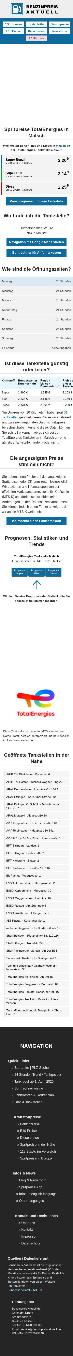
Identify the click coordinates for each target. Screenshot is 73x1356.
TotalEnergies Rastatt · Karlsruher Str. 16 (32, 991)
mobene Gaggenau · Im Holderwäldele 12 (33, 928)
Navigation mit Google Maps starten (36, 242)
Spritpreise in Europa (36, 1158)
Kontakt (27, 1229)
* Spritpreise (13, 24)
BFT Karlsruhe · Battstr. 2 (22, 860)
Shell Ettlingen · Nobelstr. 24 (24, 943)
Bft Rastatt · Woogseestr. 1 (23, 875)
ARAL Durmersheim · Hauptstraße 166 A (32, 789)
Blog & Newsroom (32, 1180)
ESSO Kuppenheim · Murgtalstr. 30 (28, 890)
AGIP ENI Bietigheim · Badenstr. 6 (28, 774)
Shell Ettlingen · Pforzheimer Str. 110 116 (32, 935)
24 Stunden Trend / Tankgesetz (37, 1075)
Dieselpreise (36, 31)
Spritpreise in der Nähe (37, 1144)
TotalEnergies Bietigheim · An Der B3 (30, 976)
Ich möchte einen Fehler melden (36, 521)
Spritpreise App (30, 1187)
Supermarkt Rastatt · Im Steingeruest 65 (32, 958)
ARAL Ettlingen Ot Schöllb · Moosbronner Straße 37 (32, 806)
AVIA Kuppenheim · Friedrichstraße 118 (31, 823)
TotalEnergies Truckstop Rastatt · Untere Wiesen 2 (32, 1001)
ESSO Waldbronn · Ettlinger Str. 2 (27, 913)
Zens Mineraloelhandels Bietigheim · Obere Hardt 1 (34, 1012)
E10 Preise (13, 31)
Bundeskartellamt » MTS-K (25, 1290)
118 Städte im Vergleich (38, 1151)
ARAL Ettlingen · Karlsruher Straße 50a (31, 796)
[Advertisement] (36, 82)
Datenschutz (30, 1243)
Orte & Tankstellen (28, 1102)
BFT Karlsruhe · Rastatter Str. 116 (28, 868)
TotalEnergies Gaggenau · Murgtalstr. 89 (32, 984)
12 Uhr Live (36, 38)
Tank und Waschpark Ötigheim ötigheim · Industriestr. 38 (32, 967)
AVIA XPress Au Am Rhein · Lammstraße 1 (33, 838)
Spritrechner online (28, 1088)
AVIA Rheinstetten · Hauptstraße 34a (30, 830)
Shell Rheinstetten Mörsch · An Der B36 (31, 950)
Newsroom (59, 31)
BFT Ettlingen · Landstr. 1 (22, 845)
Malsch (61, 145)
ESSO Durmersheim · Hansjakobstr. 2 (30, 883)
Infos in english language (38, 1194)
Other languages (31, 1201)
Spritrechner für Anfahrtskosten (36, 252)
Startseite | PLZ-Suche (31, 1068)
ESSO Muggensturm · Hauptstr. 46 (28, 898)
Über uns (28, 1223)
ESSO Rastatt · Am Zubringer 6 (26, 905)
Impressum (29, 1236)
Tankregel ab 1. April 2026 (34, 1081)
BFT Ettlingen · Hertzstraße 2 (25, 853)
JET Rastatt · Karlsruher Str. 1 (25, 920)
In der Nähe (36, 24)
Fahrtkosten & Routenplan (34, 1095)
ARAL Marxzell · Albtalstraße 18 (26, 815)
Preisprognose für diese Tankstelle (36, 201)
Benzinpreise (60, 24)
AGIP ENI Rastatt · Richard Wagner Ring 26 (34, 781)
